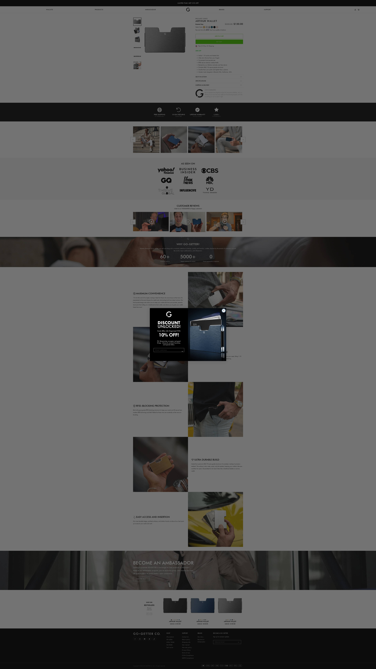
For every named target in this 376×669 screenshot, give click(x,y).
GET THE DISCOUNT (178, 352)
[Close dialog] (223, 310)
